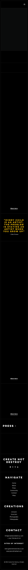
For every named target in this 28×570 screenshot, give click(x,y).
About (14, 485)
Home (14, 483)
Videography (14, 519)
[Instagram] (12, 467)
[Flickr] (10, 467)
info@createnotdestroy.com (14, 536)
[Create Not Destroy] (14, 4)
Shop (14, 495)
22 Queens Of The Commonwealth (12, 203)
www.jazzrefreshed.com (14, 551)
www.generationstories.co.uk (14, 549)
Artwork (14, 512)
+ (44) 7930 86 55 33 (14, 538)
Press (14, 488)
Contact (14, 493)
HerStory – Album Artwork (13, 102)
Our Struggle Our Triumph (13, 173)
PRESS (8, 426)
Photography (14, 517)
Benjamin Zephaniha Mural (14, 138)
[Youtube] (17, 467)
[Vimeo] (15, 467)
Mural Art (14, 514)
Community (14, 490)
